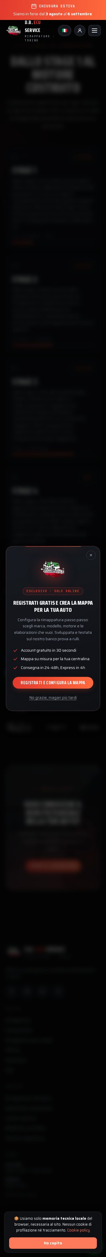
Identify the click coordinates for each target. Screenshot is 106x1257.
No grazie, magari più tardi (53, 697)
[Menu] (94, 30)
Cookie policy (78, 1230)
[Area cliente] (79, 30)
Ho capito (53, 1243)
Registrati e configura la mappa (53, 682)
